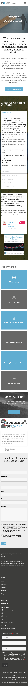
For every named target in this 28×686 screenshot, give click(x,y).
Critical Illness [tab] (5, 171)
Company (4, 484)
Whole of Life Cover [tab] (7, 183)
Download (22, 222)
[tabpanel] (14, 142)
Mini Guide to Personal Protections (11, 224)
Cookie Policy (4, 603)
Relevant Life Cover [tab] (7, 187)
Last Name (4, 476)
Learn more (14, 412)
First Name (4, 469)
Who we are (4, 584)
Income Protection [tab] (7, 179)
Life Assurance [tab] (6, 113)
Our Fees (3, 590)
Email (3, 491)
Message (4, 506)
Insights (3, 594)
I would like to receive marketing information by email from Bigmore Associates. (12, 537)
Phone (3, 499)
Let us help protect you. (14, 89)
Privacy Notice (4, 600)
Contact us (4, 597)
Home (2, 581)
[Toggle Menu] (25, 3)
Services (3, 587)
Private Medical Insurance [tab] (9, 175)
